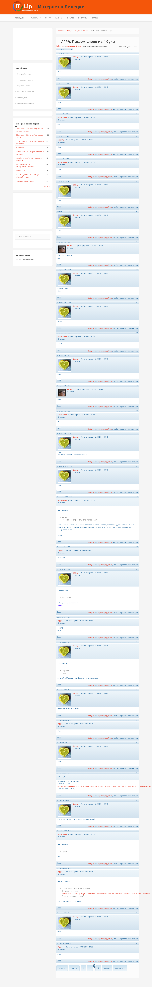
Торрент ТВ (20, 171)
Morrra (61, 140)
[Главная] (25, 6)
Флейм (85, 31)
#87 (137, 800)
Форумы (70, 31)
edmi (69, 245)
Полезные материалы (25, 104)
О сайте (70, 18)
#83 (137, 690)
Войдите (59, 46)
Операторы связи (23, 86)
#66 (137, 159)
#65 (137, 136)
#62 (137, 53)
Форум (48, 18)
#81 (137, 617)
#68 (137, 212)
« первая (62, 968)
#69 (137, 242)
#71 (137, 302)
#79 (137, 547)
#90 (137, 913)
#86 (137, 773)
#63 (137, 83)
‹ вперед (74, 968)
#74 (137, 386)
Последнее (18, 17)
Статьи (95, 18)
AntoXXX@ (62, 117)
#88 (137, 831)
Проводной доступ (23, 74)
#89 (137, 868)
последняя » (120, 968)
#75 (137, 411)
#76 (137, 433)
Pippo (60, 550)
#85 (137, 743)
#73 (137, 355)
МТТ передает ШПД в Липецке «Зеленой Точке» (27, 176)
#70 (137, 270)
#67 (137, 181)
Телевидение (22, 98)
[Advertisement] (32, 44)
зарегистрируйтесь (73, 46)
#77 (137, 466)
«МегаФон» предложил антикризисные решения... (25, 165)
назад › (107, 968)
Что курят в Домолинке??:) (26, 181)
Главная (61, 31)
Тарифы (33, 17)
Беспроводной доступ (24, 80)
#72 (137, 333)
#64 (137, 114)
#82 (137, 642)
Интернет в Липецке (61, 6)
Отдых (77, 31)
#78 (137, 497)
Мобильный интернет (25, 92)
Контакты (82, 18)
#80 (137, 569)
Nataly (75, 56)
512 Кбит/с (20, 148)
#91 (137, 943)
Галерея (58, 18)
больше (47, 187)
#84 (137, 720)
